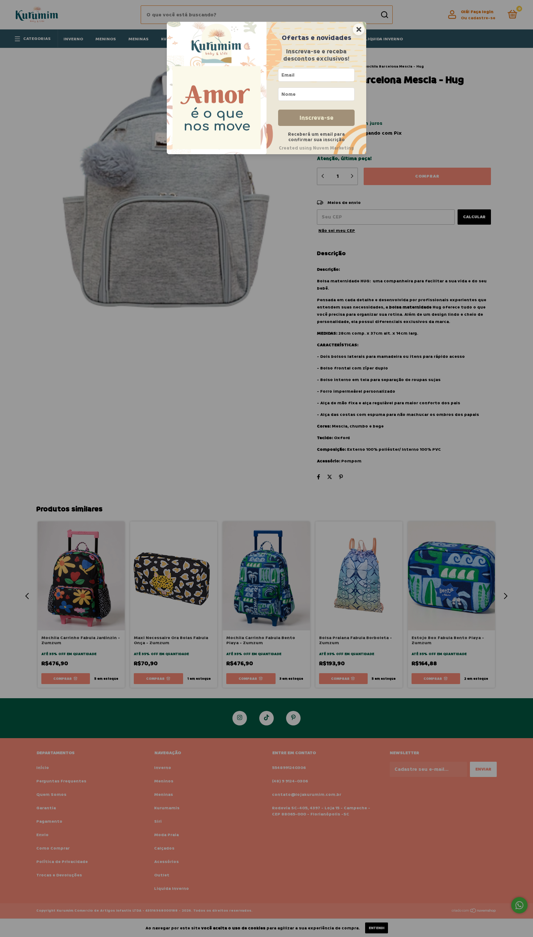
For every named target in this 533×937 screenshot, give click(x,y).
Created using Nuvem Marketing (316, 148)
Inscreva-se (316, 118)
